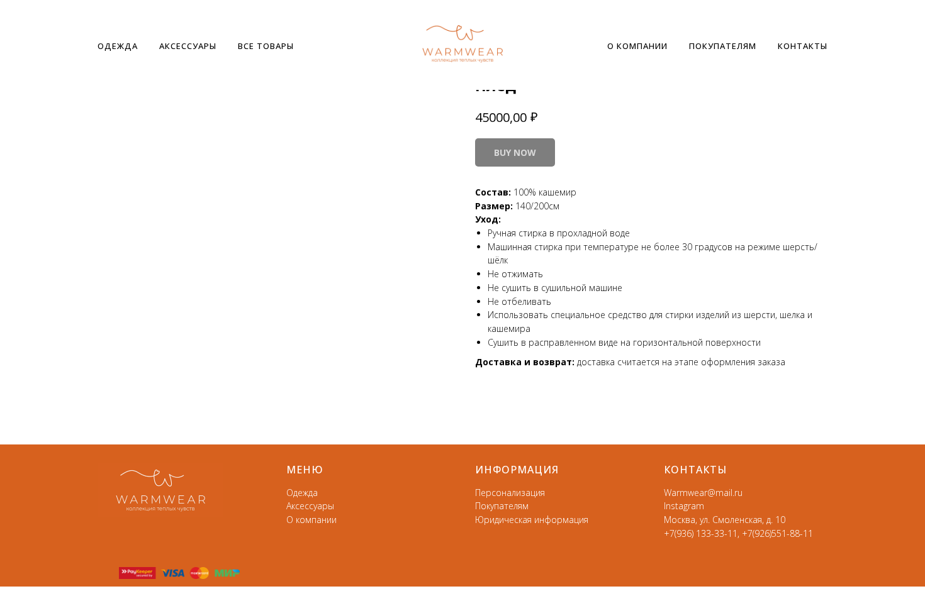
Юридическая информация (531, 520)
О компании (311, 520)
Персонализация (510, 493)
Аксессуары (310, 506)
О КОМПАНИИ (637, 46)
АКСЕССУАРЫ (187, 46)
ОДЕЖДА (118, 46)
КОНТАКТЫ (802, 46)
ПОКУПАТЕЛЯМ (722, 46)
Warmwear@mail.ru (703, 493)
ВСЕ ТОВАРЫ (266, 46)
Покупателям (502, 506)
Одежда (302, 493)
